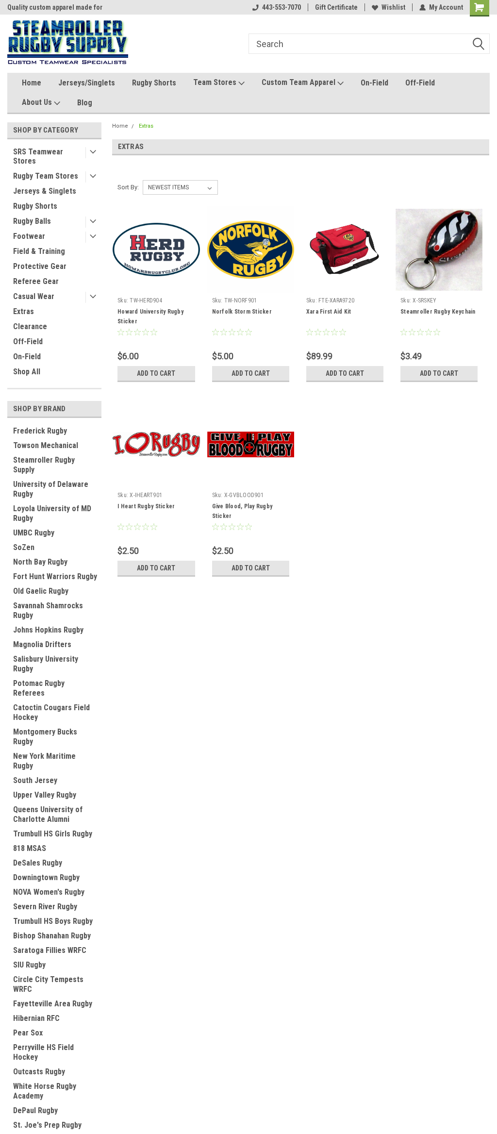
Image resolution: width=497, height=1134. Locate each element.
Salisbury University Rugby (45, 663)
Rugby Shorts (154, 82)
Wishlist (393, 7)
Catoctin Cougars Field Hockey (51, 712)
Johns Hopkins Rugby (48, 629)
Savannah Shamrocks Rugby (48, 610)
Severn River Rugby (45, 906)
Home (31, 82)
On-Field (374, 82)
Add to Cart (156, 373)
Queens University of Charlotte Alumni (48, 814)
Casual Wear (33, 296)
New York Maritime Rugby (44, 760)
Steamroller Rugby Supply (44, 464)
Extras (23, 311)
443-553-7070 (281, 7)
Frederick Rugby (40, 430)
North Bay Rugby (40, 562)
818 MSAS (29, 848)
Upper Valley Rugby (44, 795)
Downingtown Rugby (46, 877)
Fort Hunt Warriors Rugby (55, 576)
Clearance (30, 326)
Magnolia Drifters (42, 644)
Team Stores (215, 82)
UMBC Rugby (33, 532)
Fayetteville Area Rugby (52, 1003)
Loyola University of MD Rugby (52, 513)
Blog (84, 102)
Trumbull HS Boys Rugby (53, 921)
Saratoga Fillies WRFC (49, 950)
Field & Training (39, 251)
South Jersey (35, 780)
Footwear (29, 236)
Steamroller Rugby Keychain (438, 311)
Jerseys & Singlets (44, 191)
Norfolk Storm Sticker (242, 311)
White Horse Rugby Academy (44, 1091)
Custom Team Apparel (299, 82)
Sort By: (128, 187)
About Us (38, 102)
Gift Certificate (336, 7)
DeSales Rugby (37, 862)
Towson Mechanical (45, 445)
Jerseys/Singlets (86, 82)
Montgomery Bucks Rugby (45, 736)
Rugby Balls (32, 221)
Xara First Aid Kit (328, 311)
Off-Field (420, 82)
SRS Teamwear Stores (38, 156)
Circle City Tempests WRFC (48, 984)
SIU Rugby (29, 964)
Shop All (26, 371)
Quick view (156, 286)
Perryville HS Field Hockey (43, 1052)
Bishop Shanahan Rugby (52, 935)
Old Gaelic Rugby (40, 591)
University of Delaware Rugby (50, 489)
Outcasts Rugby (39, 1071)
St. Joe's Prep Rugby (47, 1125)
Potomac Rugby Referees (39, 688)
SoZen (23, 547)
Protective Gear (39, 266)
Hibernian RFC (36, 1018)
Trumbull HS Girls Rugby (52, 833)
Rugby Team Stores (45, 176)
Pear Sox (28, 1032)
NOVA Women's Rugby (48, 892)
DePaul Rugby (35, 1110)
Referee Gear (36, 281)
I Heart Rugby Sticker (146, 506)
